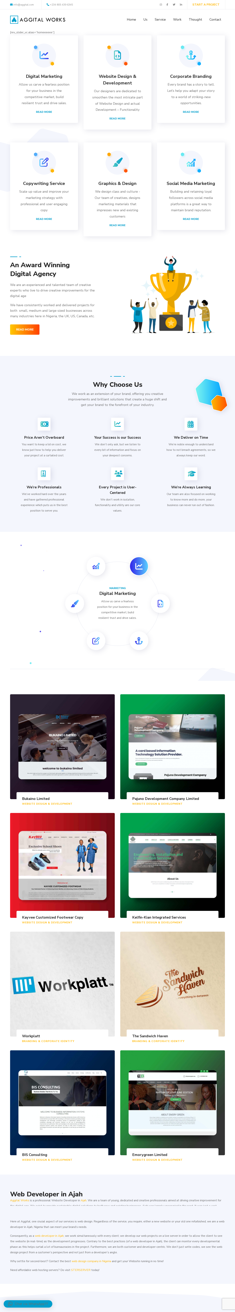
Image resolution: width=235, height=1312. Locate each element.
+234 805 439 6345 (61, 4)
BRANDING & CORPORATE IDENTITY (48, 1041)
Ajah (83, 1197)
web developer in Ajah (49, 1236)
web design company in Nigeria (91, 1261)
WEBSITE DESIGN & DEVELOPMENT (47, 804)
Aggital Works (19, 1197)
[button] (28, 1304)
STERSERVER (81, 1270)
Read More (44, 112)
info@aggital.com (23, 4)
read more (25, 330)
